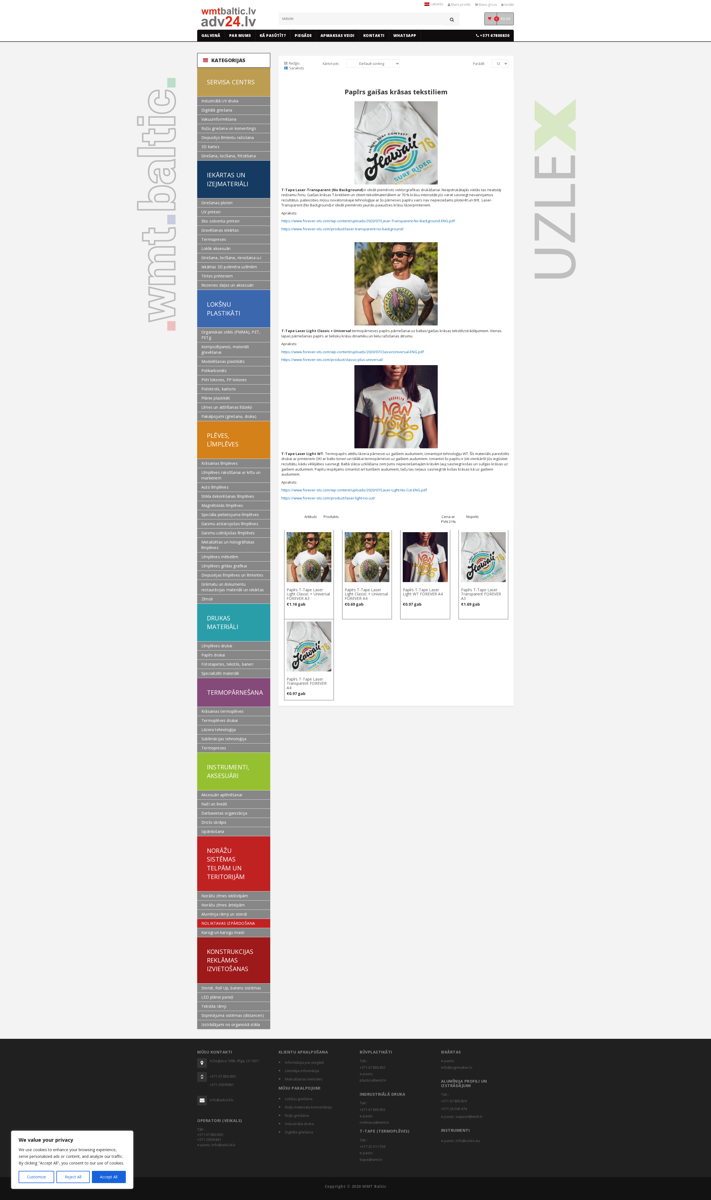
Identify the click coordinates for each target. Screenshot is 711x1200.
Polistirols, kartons (218, 388)
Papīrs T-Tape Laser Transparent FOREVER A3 (481, 594)
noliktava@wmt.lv (374, 1122)
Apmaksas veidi (338, 35)
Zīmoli (207, 599)
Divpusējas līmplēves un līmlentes (232, 575)
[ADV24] (228, 17)
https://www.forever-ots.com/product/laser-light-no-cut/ (328, 498)
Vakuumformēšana (218, 119)
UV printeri (211, 211)
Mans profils (460, 4)
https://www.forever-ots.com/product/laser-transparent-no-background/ (342, 228)
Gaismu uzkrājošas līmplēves (228, 532)
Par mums (240, 35)
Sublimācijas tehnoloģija (223, 738)
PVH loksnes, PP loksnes (224, 379)
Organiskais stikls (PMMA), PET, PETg (230, 334)
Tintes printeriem (217, 276)
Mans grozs (487, 4)
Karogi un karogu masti (222, 932)
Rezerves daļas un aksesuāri (227, 285)
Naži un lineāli (214, 804)
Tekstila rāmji (213, 1006)
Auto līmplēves (215, 487)
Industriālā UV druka (219, 100)
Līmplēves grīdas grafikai (224, 566)
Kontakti (374, 35)
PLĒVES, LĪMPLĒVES (223, 439)
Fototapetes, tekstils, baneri (227, 664)
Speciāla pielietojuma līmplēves (230, 514)
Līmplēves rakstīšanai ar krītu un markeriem (231, 475)
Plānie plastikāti (215, 398)
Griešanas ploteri (216, 202)
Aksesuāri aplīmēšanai (221, 794)
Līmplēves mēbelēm (219, 556)
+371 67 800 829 (454, 1100)
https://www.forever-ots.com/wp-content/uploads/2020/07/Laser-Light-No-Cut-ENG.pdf (354, 489)
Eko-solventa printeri (220, 221)
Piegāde (303, 35)
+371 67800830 (494, 35)
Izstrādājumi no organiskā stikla (230, 1024)
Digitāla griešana (299, 1132)
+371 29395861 (222, 1084)
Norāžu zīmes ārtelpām (223, 905)
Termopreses (213, 239)
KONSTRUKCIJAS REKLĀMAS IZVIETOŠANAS (230, 960)
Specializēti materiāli (220, 673)
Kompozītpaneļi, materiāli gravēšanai (225, 349)
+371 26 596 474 (454, 1108)
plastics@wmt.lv (373, 1080)
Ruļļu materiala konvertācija (308, 1107)
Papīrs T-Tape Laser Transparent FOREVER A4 (307, 683)
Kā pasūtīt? (273, 35)
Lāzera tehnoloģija (218, 729)
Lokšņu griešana (298, 1098)
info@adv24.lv (222, 1099)
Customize (36, 1176)
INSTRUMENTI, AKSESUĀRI (228, 771)
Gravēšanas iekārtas (220, 230)
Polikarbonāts (214, 370)
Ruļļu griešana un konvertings (228, 128)
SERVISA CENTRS (231, 82)
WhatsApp (404, 35)
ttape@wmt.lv (371, 1159)
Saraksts (296, 67)
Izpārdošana (212, 831)
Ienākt (509, 4)
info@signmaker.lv (456, 1067)
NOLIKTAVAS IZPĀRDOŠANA (228, 923)
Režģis (294, 63)
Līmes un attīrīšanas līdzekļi (226, 407)
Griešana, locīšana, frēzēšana (228, 155)
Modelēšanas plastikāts (223, 361)
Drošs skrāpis (214, 822)
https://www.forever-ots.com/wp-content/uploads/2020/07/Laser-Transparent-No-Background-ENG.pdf (368, 220)
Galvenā (211, 35)
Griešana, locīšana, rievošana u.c (231, 257)
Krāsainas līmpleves (219, 463)
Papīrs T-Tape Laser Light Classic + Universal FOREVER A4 (366, 594)
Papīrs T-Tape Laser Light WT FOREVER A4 (423, 592)
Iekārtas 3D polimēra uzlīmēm (229, 266)
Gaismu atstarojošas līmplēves (229, 523)
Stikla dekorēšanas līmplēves (227, 496)
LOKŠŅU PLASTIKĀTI (223, 308)
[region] (72, 1160)
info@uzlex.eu (467, 1140)
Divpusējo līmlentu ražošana (227, 137)
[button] (309, 535)
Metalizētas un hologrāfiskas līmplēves (228, 544)
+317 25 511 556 (372, 1146)
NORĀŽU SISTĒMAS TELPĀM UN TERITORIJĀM (226, 863)
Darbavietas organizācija (224, 813)
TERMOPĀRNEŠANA (235, 692)
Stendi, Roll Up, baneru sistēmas (231, 988)
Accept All (108, 1176)
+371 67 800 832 (372, 1067)
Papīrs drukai (213, 655)
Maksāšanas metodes (303, 1079)
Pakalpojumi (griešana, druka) (228, 416)
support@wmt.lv (469, 1116)
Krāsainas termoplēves (222, 711)
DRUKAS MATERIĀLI (222, 622)
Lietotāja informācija (302, 1070)
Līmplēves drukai (216, 645)
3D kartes (210, 146)
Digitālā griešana (216, 110)
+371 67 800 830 (223, 1076)
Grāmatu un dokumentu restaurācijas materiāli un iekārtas (232, 587)
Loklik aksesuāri (216, 248)
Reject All (73, 1176)
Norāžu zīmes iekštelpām (224, 895)
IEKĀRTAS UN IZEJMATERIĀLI (228, 179)
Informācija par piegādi (304, 1062)
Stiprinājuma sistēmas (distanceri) (232, 1015)
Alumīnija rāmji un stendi (224, 914)
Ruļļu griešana (297, 1115)
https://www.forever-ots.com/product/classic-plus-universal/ (332, 359)
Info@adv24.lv (224, 1144)
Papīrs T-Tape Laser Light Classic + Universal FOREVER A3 (308, 594)
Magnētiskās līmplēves (222, 505)
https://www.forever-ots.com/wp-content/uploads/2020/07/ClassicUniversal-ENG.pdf (352, 351)
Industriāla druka (299, 1123)
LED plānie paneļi (217, 997)
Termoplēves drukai (219, 720)
